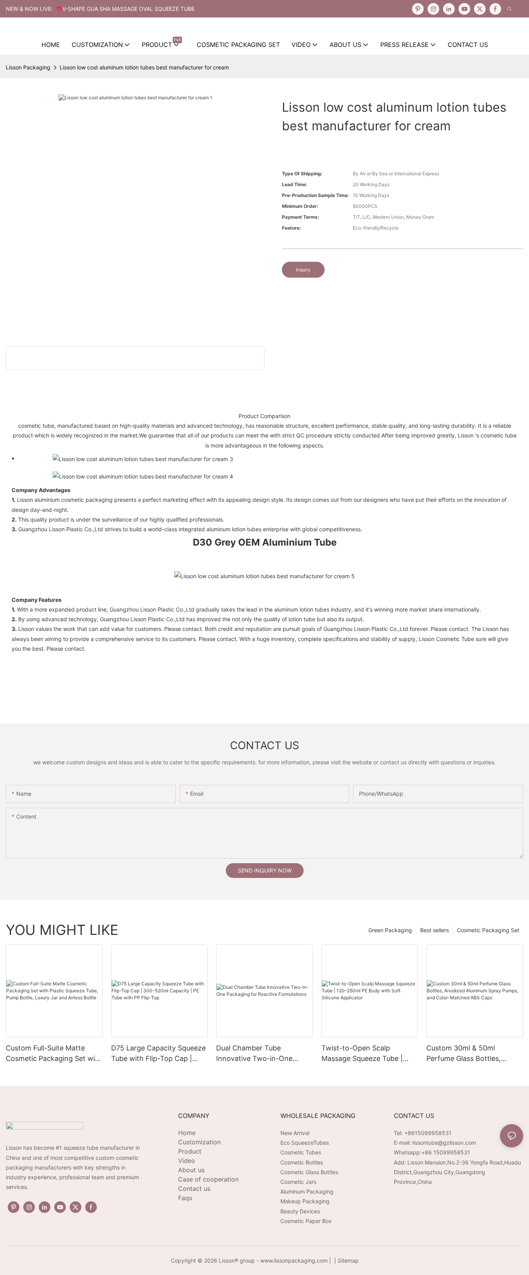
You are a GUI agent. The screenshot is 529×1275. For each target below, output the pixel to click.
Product (189, 1151)
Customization (199, 1142)
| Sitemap (346, 1260)
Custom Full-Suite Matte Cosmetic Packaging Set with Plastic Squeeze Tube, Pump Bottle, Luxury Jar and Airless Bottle (54, 1054)
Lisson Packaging (28, 67)
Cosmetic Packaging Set (488, 930)
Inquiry (303, 270)
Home (187, 1133)
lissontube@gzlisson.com (444, 1142)
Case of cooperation (208, 1179)
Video (186, 1160)
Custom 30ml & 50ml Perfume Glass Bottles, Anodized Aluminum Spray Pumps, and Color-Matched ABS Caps (471, 1054)
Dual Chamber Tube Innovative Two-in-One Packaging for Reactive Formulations (254, 1054)
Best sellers (434, 930)
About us (191, 1170)
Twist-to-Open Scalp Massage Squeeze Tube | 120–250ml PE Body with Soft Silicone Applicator (362, 1054)
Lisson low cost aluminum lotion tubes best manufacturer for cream (144, 67)
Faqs (185, 1198)
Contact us (194, 1188)
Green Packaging (390, 930)
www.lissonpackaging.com (294, 1260)
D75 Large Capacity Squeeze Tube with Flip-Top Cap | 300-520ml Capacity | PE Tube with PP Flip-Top (158, 1054)
